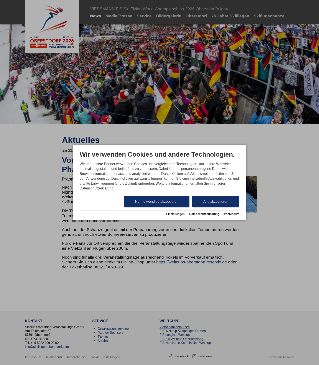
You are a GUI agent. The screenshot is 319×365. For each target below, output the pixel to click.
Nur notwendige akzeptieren (156, 202)
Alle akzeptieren (215, 202)
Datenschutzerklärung (204, 214)
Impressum (231, 214)
